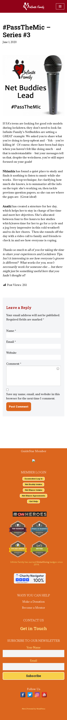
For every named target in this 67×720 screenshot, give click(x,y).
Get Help (33, 501)
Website (11, 352)
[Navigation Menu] (60, 6)
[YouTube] (44, 694)
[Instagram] (37, 694)
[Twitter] (30, 694)
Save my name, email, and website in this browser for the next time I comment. (33, 396)
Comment (13, 363)
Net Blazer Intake (33, 490)
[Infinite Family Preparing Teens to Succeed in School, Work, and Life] (33, 6)
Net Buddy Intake (33, 484)
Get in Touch (33, 628)
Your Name (34, 647)
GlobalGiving (42, 562)
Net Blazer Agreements (33, 496)
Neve (24, 709)
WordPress (40, 709)
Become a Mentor (33, 607)
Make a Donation (33, 601)
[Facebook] (23, 694)
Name (11, 330)
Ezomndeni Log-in (34, 479)
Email (11, 341)
